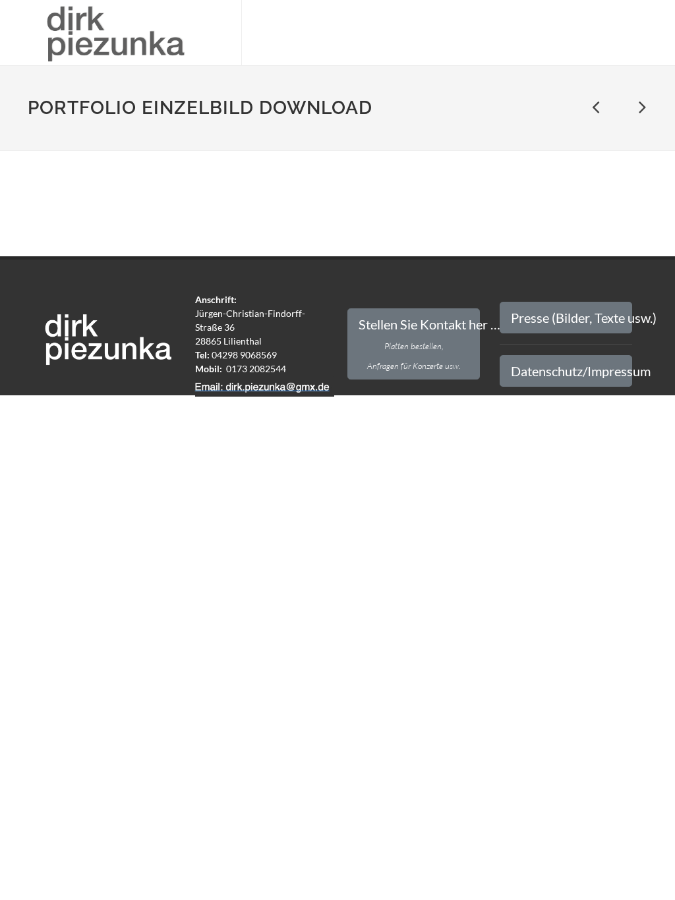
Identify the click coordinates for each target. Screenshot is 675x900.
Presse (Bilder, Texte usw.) (571, 317)
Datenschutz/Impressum (571, 371)
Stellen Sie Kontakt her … (419, 343)
